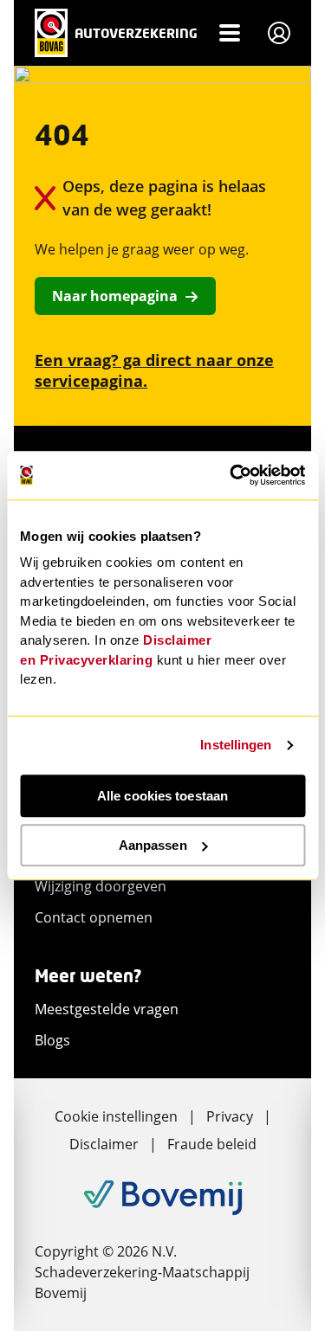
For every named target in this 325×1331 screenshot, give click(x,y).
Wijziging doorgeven (100, 886)
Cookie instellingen (116, 1116)
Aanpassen (153, 845)
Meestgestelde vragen (107, 1009)
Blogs (52, 1040)
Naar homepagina (115, 295)
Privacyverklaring (96, 660)
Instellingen (235, 744)
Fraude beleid (212, 1144)
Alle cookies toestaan (162, 795)
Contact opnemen (94, 917)
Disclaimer (104, 1144)
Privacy (229, 1116)
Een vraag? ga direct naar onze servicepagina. (154, 370)
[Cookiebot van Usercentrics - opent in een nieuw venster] (231, 475)
